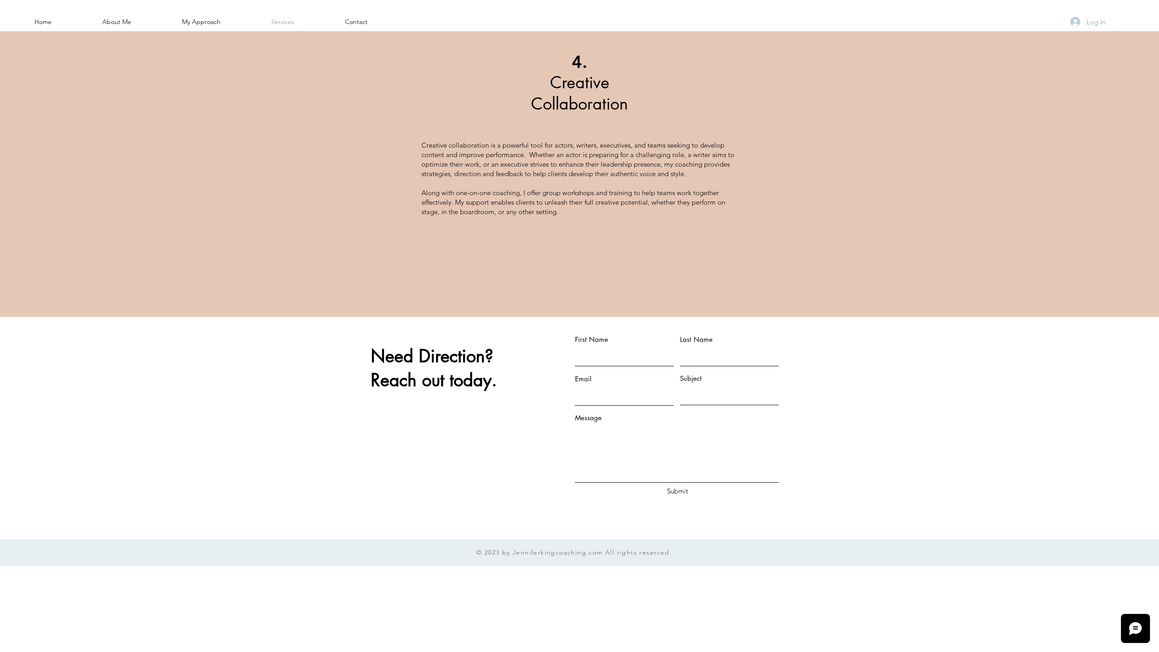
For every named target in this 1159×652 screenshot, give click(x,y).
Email (583, 378)
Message (588, 417)
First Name (591, 339)
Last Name (696, 339)
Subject (691, 378)
